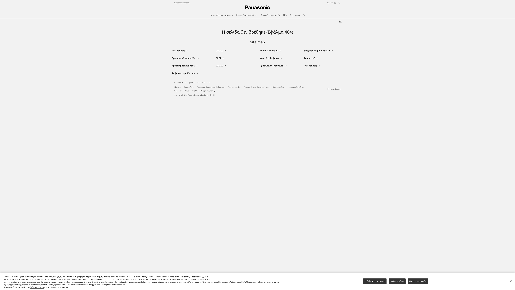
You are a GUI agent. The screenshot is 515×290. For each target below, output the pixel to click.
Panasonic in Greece (182, 3)
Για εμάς (247, 87)
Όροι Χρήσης (189, 87)
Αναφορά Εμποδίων (296, 87)
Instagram (189, 82)
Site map (257, 42)
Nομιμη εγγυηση (207, 91)
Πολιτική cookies (234, 87)
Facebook (177, 82)
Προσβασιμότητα (279, 87)
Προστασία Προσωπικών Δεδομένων (211, 87)
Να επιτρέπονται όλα (417, 281)
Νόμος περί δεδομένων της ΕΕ (185, 91)
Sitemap (177, 87)
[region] (257, 281)
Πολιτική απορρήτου (59, 287)
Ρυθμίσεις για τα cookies (375, 281)
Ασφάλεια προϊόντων (261, 87)
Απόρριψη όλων (397, 281)
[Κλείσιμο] (511, 281)
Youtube (200, 82)
